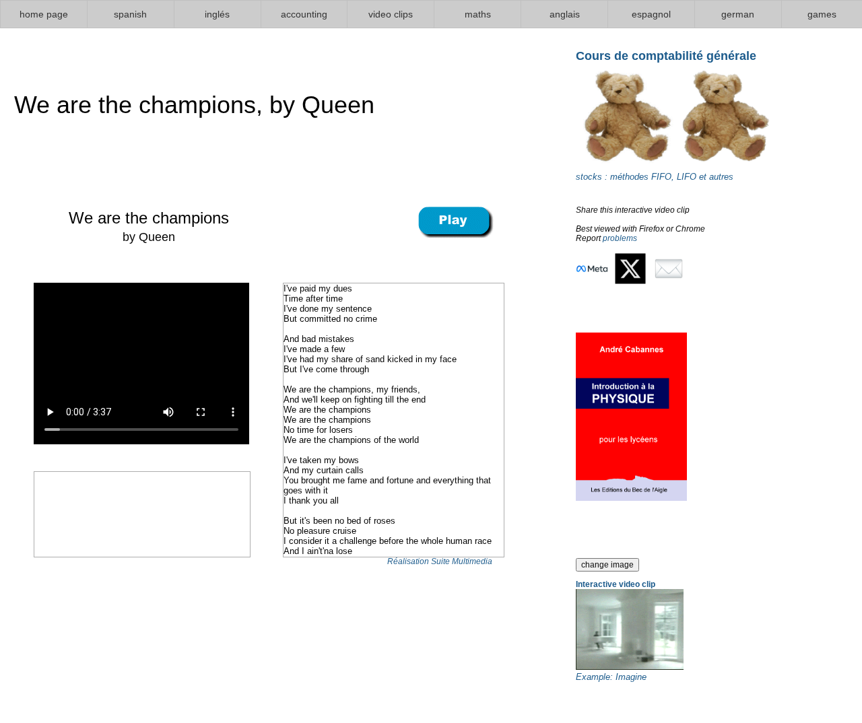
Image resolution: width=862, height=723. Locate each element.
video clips (390, 14)
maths (478, 14)
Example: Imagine (611, 677)
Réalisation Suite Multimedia (439, 561)
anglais (565, 14)
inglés (217, 14)
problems (620, 238)
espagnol (651, 14)
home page (44, 14)
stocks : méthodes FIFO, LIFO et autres (654, 177)
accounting (304, 14)
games (821, 14)
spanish (130, 14)
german (737, 14)
